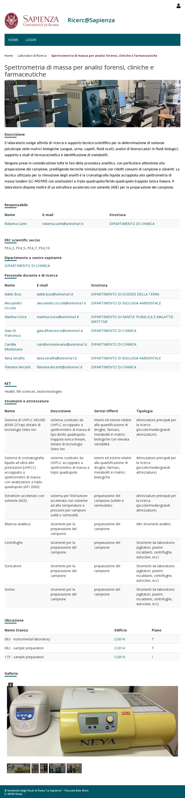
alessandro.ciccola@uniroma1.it (61, 303)
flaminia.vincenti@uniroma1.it (59, 367)
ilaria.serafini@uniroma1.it (57, 358)
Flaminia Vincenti (18, 367)
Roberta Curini (16, 223)
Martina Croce (16, 317)
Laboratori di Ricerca (32, 56)
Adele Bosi (13, 294)
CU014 (119, 639)
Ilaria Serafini (15, 358)
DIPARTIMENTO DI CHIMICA (132, 223)
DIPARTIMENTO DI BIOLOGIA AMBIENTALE (126, 303)
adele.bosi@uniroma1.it (55, 294)
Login (31, 39)
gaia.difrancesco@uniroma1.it (60, 330)
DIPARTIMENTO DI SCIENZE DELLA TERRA (125, 294)
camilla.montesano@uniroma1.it (62, 344)
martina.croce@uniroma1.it (58, 317)
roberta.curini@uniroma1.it (63, 223)
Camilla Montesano (14, 346)
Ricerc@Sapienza (91, 20)
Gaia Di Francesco (13, 333)
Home (13, 39)
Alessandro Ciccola (13, 305)
